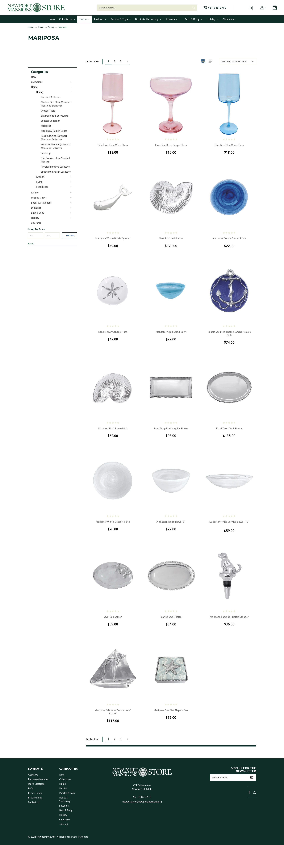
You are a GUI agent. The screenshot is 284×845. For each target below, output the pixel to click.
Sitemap (84, 836)
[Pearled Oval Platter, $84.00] (171, 575)
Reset (31, 243)
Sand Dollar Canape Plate (112, 331)
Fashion (98, 19)
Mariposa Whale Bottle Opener (112, 238)
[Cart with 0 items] (275, 7)
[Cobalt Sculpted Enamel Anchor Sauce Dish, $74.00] (229, 291)
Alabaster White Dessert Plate (113, 521)
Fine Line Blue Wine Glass (229, 145)
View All (63, 824)
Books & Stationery (146, 19)
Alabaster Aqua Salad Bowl (171, 331)
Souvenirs (171, 19)
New (52, 19)
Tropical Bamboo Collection (55, 166)
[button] (54, 71)
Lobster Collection (50, 120)
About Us (33, 774)
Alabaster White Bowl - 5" (170, 521)
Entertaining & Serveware (54, 115)
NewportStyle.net (46, 836)
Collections (65, 19)
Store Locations (36, 783)
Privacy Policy (35, 797)
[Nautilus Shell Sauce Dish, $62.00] (113, 387)
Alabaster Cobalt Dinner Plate (229, 238)
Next (127, 61)
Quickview (91, 132)
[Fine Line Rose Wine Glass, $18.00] (113, 104)
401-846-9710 (142, 797)
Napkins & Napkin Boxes (54, 130)
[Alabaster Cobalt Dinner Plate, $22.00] (229, 197)
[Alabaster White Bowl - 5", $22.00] (171, 480)
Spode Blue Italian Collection (56, 171)
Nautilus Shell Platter (171, 238)
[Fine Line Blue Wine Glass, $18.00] (229, 104)
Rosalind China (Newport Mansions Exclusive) (54, 137)
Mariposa (46, 125)
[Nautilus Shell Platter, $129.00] (171, 197)
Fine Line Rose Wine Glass (113, 145)
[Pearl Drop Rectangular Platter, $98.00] (171, 387)
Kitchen (40, 176)
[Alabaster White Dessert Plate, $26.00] (113, 480)
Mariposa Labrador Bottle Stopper (229, 616)
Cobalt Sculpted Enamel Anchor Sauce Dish (229, 333)
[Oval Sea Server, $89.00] (113, 575)
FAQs (30, 788)
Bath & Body (191, 19)
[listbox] (243, 61)
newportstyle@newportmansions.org (142, 801)
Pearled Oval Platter (171, 616)
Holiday (211, 19)
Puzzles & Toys (119, 19)
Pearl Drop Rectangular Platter (171, 428)
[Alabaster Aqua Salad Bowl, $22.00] (171, 291)
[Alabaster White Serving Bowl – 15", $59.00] (229, 480)
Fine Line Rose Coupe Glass (171, 145)
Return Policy (35, 793)
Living (39, 181)
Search (194, 8)
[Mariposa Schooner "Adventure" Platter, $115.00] (113, 669)
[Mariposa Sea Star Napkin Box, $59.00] (171, 669)
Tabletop (46, 153)
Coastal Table (48, 110)
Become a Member (38, 779)
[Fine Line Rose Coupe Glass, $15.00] (171, 104)
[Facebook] (249, 792)
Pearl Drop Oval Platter (229, 428)
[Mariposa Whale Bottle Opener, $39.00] (113, 197)
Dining (39, 92)
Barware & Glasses (50, 97)
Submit (252, 777)
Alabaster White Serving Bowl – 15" (229, 521)
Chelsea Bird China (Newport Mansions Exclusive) (56, 103)
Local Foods (42, 186)
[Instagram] (254, 792)
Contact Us (33, 802)
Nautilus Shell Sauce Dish (112, 428)
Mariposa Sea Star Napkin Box (171, 710)
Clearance (229, 19)
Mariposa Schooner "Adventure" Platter (113, 712)
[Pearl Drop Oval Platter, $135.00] (229, 387)
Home (83, 19)
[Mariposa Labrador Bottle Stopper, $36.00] (229, 575)
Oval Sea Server (113, 616)
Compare (250, 7)
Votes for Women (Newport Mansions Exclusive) (55, 146)
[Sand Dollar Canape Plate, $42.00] (113, 291)
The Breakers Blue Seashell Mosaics (55, 159)
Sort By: (226, 61)
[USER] (263, 7)
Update (70, 235)
